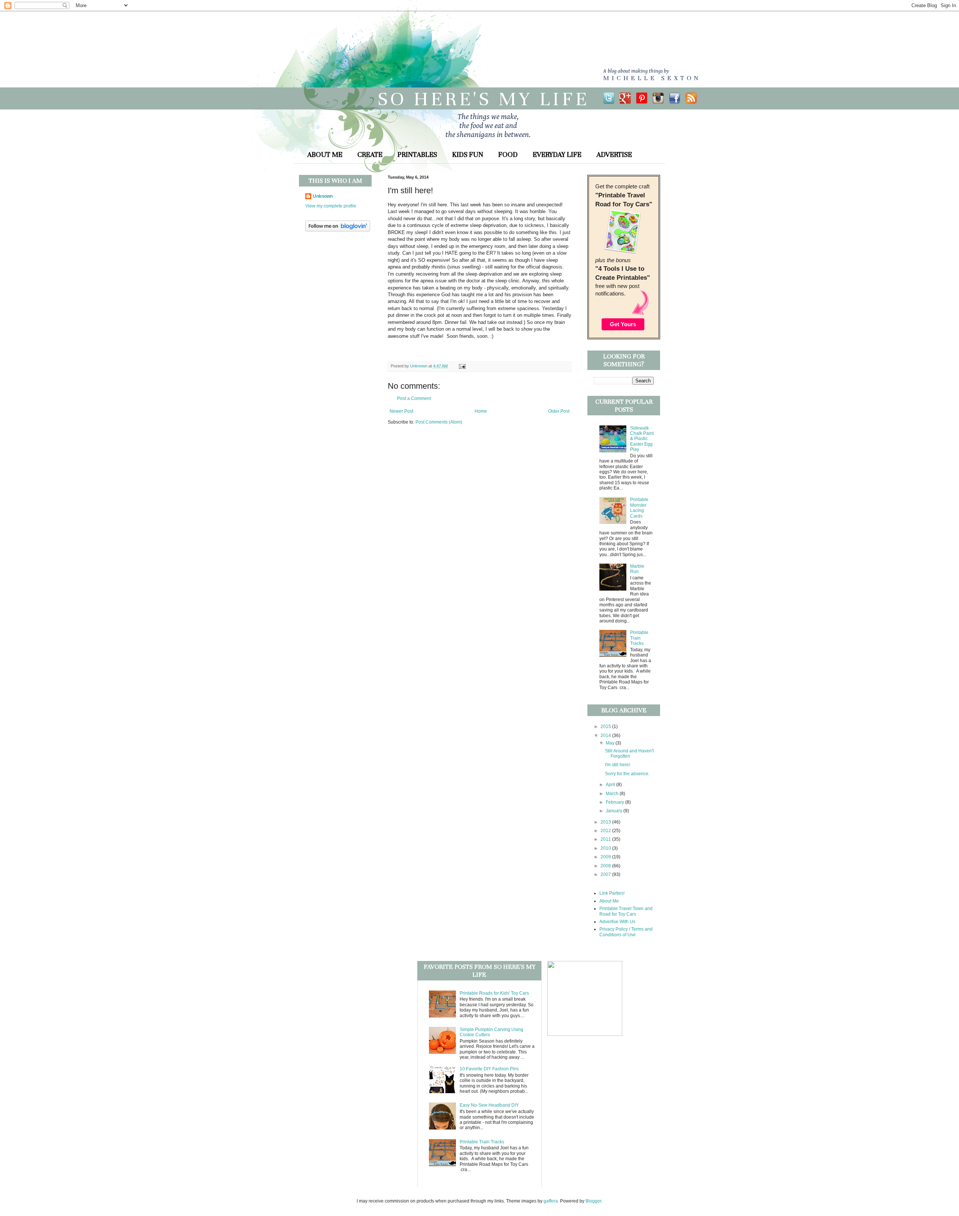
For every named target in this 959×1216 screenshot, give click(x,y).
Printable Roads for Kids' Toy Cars (494, 993)
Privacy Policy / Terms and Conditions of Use (626, 932)
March (613, 793)
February (615, 802)
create (369, 154)
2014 (606, 735)
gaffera (551, 1201)
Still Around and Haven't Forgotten (629, 753)
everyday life (557, 154)
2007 (606, 874)
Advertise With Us (617, 921)
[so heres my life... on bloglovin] (337, 230)
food (508, 154)
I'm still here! (617, 764)
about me (324, 154)
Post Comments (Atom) (438, 422)
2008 (606, 865)
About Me (609, 901)
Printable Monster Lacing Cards (639, 507)
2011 (606, 839)
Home (481, 411)
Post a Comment (414, 398)
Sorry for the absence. (627, 773)
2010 (606, 848)
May (610, 743)
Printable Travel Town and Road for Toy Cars (626, 911)
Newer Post (401, 411)
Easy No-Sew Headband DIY (489, 1105)
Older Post (558, 411)
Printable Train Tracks (639, 638)
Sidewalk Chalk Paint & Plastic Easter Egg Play (642, 438)
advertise (614, 154)
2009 (606, 856)
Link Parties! (611, 893)
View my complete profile (330, 206)
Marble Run (637, 569)
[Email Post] (461, 366)
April (611, 784)
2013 (606, 822)
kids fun (467, 154)
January (614, 810)
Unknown (323, 196)
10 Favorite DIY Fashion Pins (489, 1068)
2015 (606, 726)
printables (417, 154)
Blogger (593, 1201)
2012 (606, 830)
